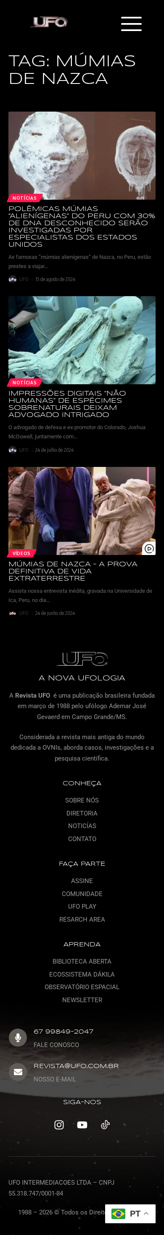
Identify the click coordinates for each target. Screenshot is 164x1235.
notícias (25, 198)
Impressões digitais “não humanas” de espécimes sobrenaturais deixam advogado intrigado (67, 404)
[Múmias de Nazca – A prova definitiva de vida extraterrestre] (82, 511)
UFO (24, 279)
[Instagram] (58, 1124)
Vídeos (22, 553)
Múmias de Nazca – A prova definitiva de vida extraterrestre (73, 571)
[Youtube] (82, 1124)
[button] (131, 24)
